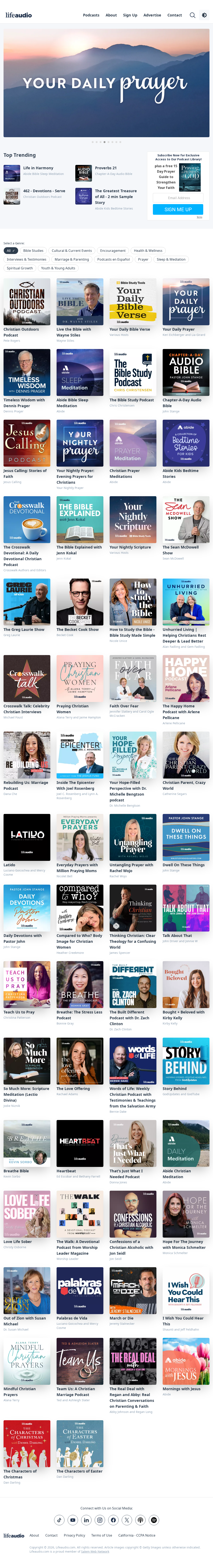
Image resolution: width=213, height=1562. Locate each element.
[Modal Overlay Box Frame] (106, 781)
